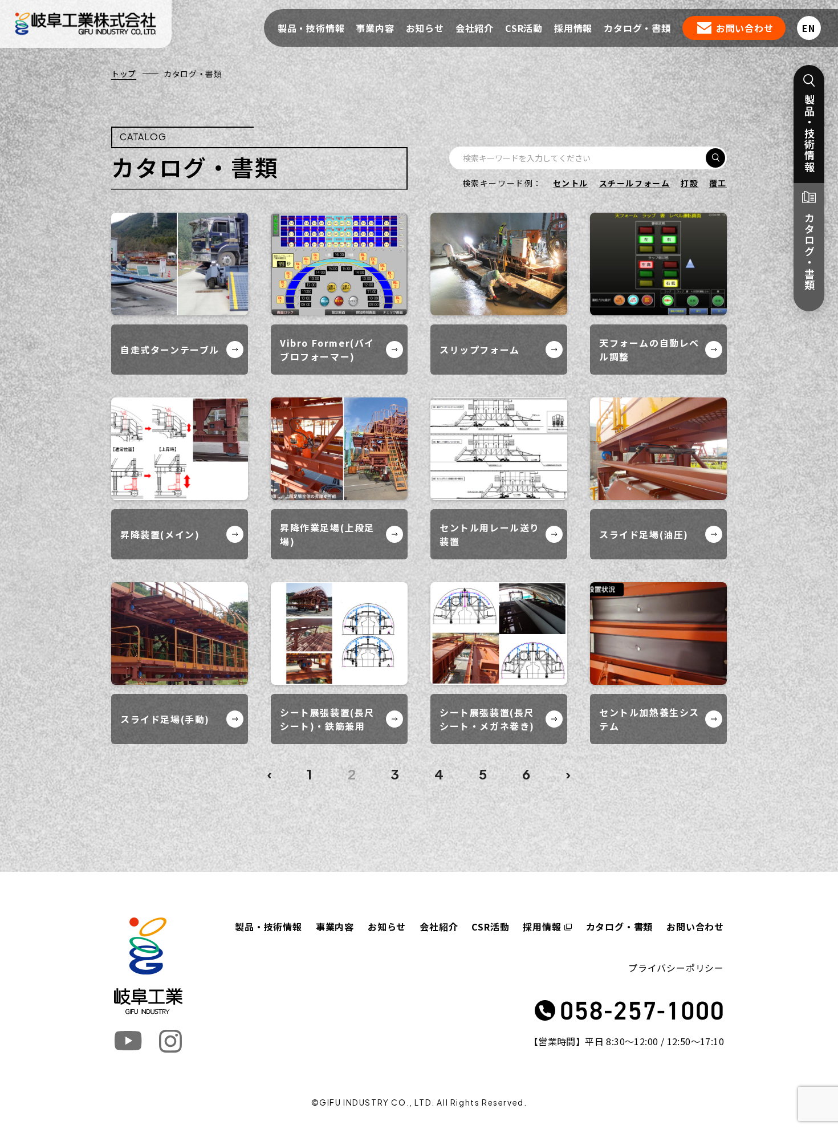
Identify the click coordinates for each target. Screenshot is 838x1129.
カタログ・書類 (637, 28)
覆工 (718, 183)
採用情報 (573, 28)
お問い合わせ (745, 28)
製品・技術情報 (311, 28)
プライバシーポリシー (676, 967)
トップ (123, 73)
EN (808, 28)
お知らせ (425, 28)
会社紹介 (474, 28)
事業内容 (375, 28)
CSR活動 (524, 28)
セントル (570, 183)
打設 (689, 183)
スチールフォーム (634, 183)
